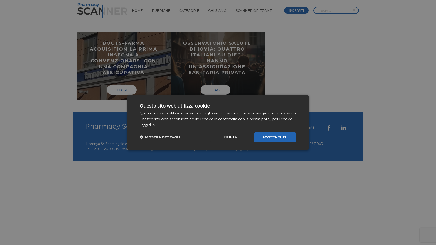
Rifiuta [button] (230, 137)
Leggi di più (149, 124)
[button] (160, 137)
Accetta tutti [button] (275, 137)
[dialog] (218, 122)
